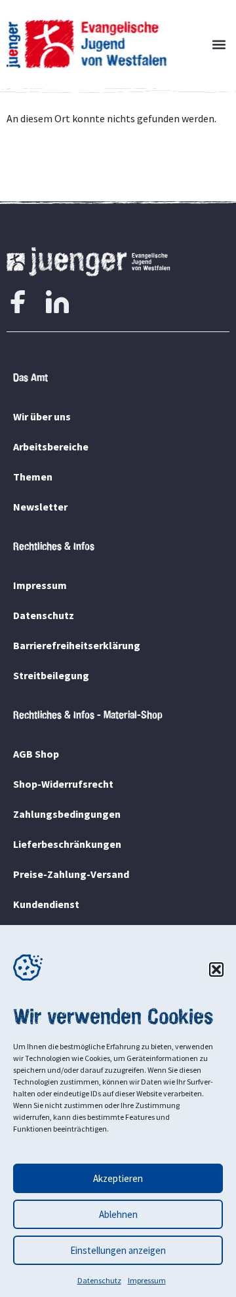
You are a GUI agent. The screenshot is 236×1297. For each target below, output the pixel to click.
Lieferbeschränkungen (67, 844)
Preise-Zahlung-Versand (71, 874)
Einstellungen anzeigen (118, 1250)
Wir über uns (42, 416)
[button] (216, 969)
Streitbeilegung (51, 675)
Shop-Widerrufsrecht (63, 783)
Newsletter (40, 506)
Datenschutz (99, 1280)
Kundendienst (46, 904)
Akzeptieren (118, 1178)
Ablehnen (118, 1214)
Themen (32, 476)
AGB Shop (36, 753)
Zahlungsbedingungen (67, 813)
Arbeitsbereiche (50, 446)
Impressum (147, 1280)
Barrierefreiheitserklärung (76, 645)
